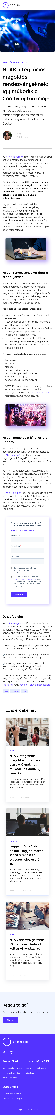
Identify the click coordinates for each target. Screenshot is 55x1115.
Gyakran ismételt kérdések (37, 1068)
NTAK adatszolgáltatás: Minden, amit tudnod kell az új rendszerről (27, 944)
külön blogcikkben (38, 392)
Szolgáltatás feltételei (12, 1094)
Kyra (19, 134)
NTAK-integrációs (12, 454)
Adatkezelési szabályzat (13, 1099)
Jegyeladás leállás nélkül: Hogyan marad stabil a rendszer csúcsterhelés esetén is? (26, 855)
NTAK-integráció (15, 156)
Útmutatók (15, 691)
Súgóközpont (31, 1073)
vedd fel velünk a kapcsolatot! (36, 684)
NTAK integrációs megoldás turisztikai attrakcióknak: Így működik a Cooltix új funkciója (25, 764)
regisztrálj (8, 684)
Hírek (6, 691)
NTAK (24, 691)
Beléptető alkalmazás (12, 1078)
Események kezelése (11, 1073)
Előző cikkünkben (12, 492)
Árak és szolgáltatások (12, 1068)
